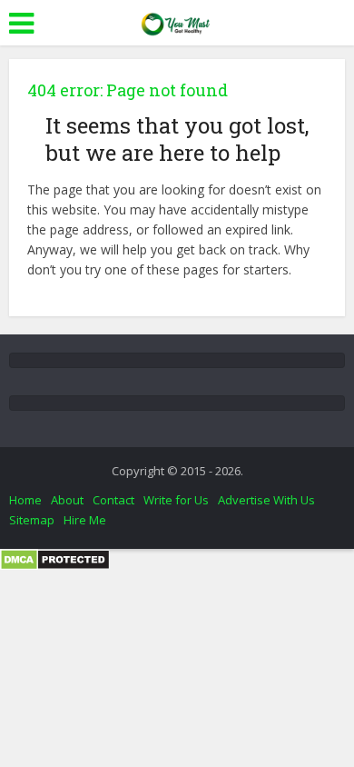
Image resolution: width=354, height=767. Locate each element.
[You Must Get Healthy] (177, 21)
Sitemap (31, 520)
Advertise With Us (266, 500)
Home (25, 500)
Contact (113, 500)
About (67, 500)
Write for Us (176, 500)
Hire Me (85, 520)
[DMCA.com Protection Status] (55, 558)
